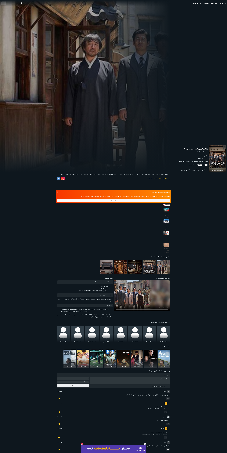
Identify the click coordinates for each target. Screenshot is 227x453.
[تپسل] (82, 444)
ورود (4, 3)
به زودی (195, 3)
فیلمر (169, 371)
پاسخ (168, 398)
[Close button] (145, 444)
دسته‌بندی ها (11, 3)
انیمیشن (206, 3)
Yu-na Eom (200, 156)
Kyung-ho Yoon (189, 161)
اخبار (200, 3)
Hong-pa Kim (197, 161)
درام (207, 170)
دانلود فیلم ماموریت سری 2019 (196, 149)
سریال (212, 3)
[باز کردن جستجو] (20, 3)
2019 (189, 170)
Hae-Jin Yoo (182, 161)
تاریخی (203, 170)
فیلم (216, 3)
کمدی (199, 170)
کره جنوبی (194, 170)
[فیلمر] (222, 3)
